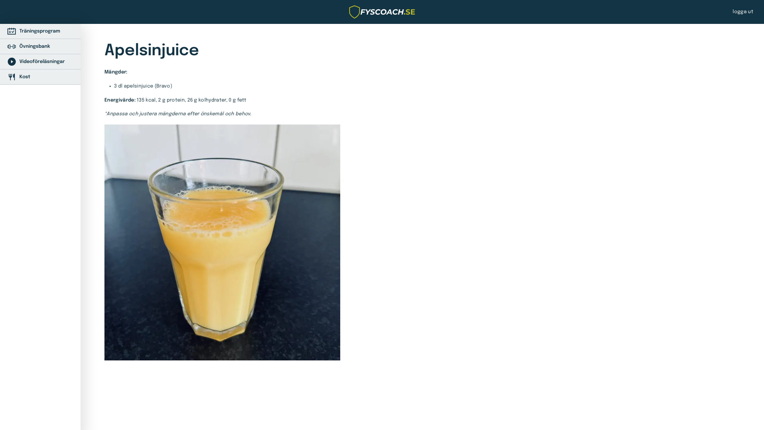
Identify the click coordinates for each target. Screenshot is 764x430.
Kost (24, 76)
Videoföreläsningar (42, 61)
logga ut (743, 11)
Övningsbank (34, 46)
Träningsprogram (39, 31)
